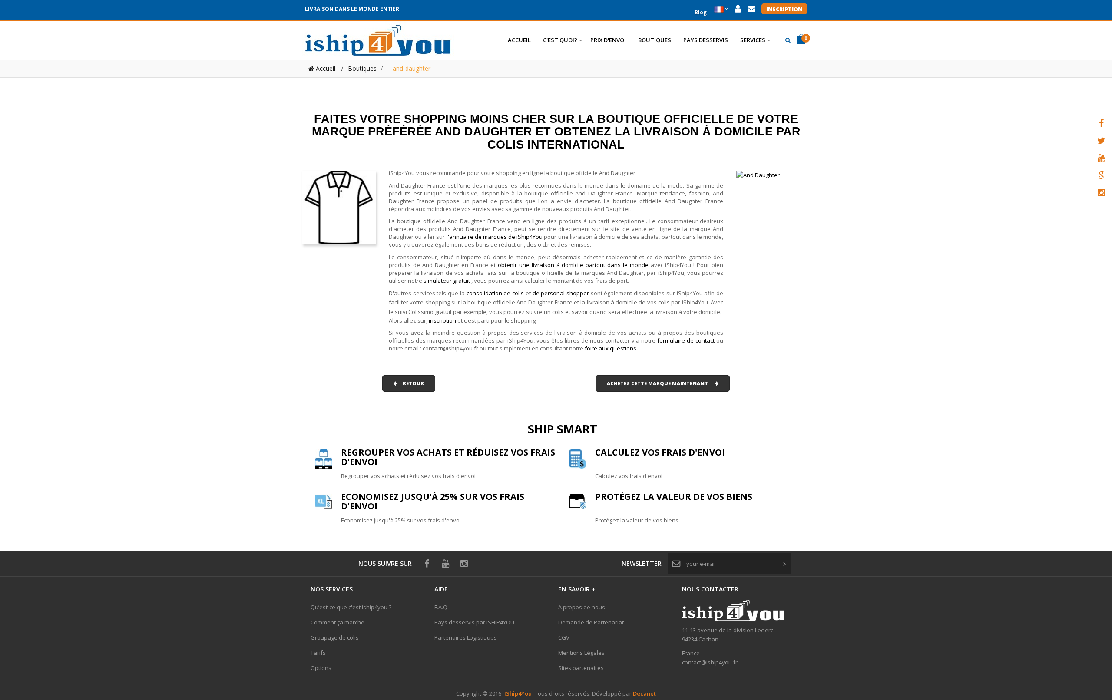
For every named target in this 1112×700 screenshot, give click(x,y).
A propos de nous (581, 607)
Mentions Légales (581, 653)
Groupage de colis (335, 637)
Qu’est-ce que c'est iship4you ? (351, 607)
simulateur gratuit (447, 280)
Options (321, 668)
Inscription (784, 9)
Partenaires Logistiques (465, 637)
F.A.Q (440, 607)
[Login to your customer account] (738, 8)
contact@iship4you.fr (710, 662)
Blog (701, 11)
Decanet (644, 693)
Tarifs (318, 653)
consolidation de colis (495, 293)
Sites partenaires (581, 668)
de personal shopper (562, 293)
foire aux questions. (611, 348)
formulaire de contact (686, 340)
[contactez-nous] (751, 8)
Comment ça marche (337, 622)
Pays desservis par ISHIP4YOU (474, 622)
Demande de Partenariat (591, 622)
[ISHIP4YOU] (378, 40)
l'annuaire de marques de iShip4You (495, 237)
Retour (410, 383)
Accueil (324, 68)
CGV (563, 637)
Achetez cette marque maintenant (661, 383)
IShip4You (517, 693)
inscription (443, 320)
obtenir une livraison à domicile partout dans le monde (574, 265)
